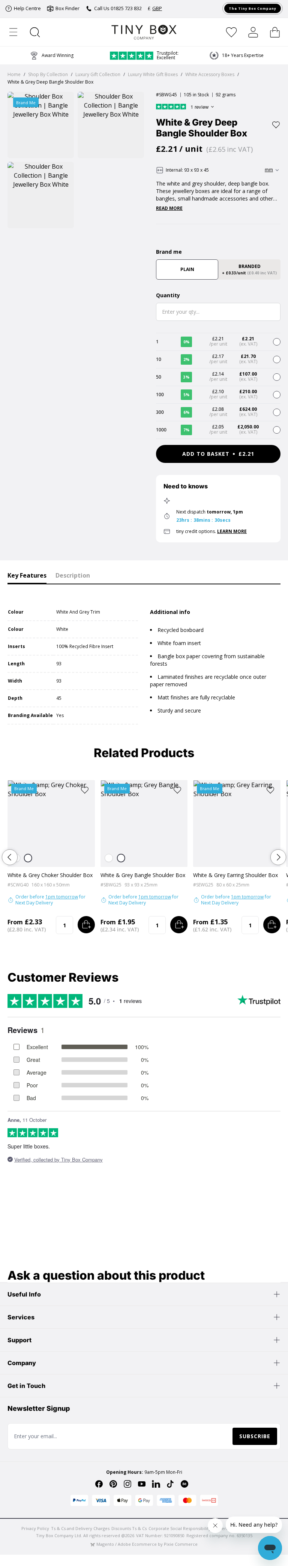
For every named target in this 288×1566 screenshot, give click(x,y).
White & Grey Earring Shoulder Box (235, 875)
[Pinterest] (113, 1484)
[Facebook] (99, 1484)
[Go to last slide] (10, 857)
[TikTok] (170, 1484)
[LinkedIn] (156, 1484)
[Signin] (253, 32)
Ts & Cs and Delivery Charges (80, 1528)
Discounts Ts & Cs (129, 1528)
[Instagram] (127, 1484)
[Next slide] (278, 857)
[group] (236, 55)
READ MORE (169, 208)
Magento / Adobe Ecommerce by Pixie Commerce (147, 1544)
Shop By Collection (48, 74)
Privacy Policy (35, 1528)
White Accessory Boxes (209, 74)
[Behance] (184, 1484)
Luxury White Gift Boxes (153, 74)
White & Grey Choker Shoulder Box (50, 875)
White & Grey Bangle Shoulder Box (142, 875)
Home (14, 74)
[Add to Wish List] (276, 124)
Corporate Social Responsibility (179, 1528)
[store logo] (144, 32)
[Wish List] (231, 32)
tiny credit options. (211, 531)
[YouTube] (142, 1484)
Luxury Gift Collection (97, 74)
